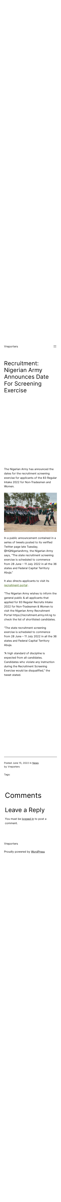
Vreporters (11, 346)
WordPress (38, 851)
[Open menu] (55, 346)
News (35, 762)
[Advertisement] (30, 30)
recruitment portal (15, 585)
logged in (28, 818)
